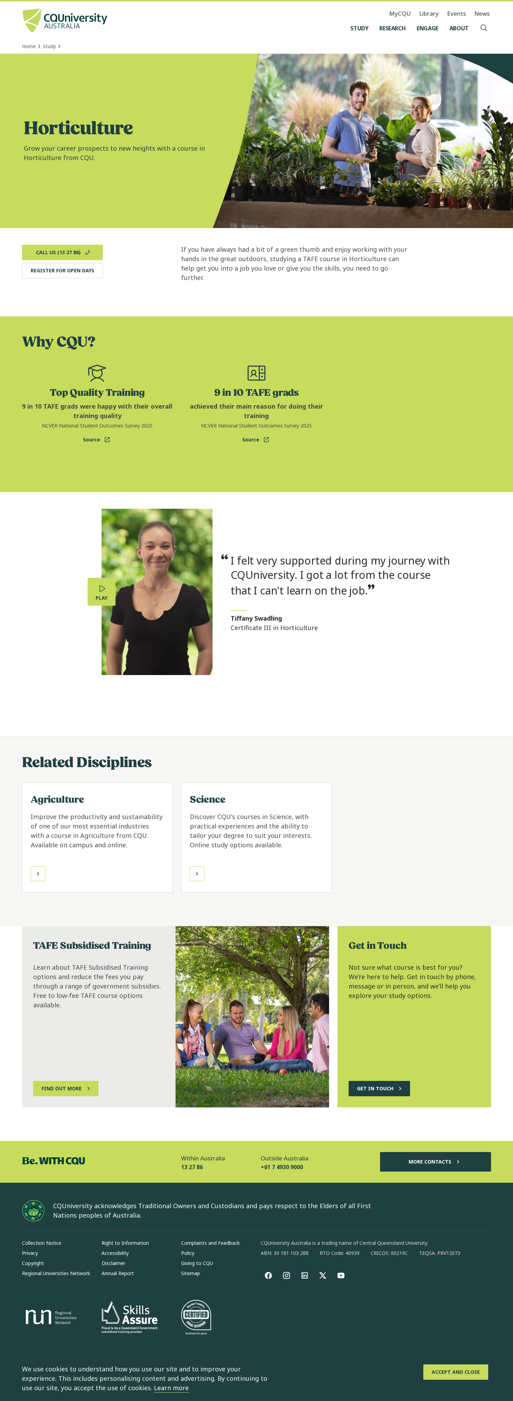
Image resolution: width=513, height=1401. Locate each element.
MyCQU (400, 13)
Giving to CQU (197, 1263)
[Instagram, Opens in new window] (286, 1275)
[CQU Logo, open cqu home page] (65, 21)
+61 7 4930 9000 (282, 1167)
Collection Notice (41, 1243)
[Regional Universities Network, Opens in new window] (50, 1318)
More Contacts (430, 1161)
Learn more (171, 1388)
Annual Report (118, 1273)
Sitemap (190, 1273)
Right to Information (125, 1243)
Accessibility (115, 1253)
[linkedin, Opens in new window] (304, 1275)
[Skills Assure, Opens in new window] (129, 1318)
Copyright (33, 1263)
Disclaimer (113, 1263)
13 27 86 (192, 1167)
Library (429, 13)
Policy (187, 1253)
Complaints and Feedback (210, 1243)
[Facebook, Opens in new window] (268, 1275)
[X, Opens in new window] (322, 1275)
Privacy (30, 1253)
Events (456, 13)
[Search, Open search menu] (484, 28)
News (482, 13)
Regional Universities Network (56, 1273)
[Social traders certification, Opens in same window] (196, 1318)
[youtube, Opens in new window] (341, 1275)
